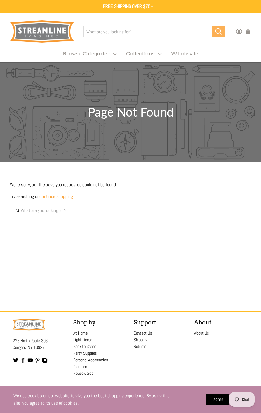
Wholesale (184, 54)
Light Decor (82, 340)
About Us (201, 333)
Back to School (85, 346)
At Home (80, 333)
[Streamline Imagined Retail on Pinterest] (37, 361)
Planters (80, 366)
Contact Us (143, 333)
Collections (140, 54)
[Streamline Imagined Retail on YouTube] (30, 361)
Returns (140, 346)
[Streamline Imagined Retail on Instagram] (45, 361)
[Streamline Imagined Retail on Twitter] (15, 361)
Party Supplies (85, 353)
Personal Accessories (90, 360)
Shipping (140, 340)
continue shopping (56, 196)
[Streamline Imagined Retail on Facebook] (23, 361)
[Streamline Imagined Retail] (42, 31)
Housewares (83, 373)
